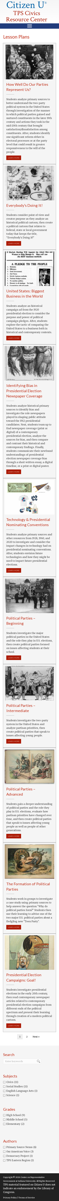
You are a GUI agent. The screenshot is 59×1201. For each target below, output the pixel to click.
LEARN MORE (14, 158)
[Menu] (29, 26)
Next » (36, 1036)
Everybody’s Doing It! (24, 205)
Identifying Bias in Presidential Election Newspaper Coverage (24, 390)
